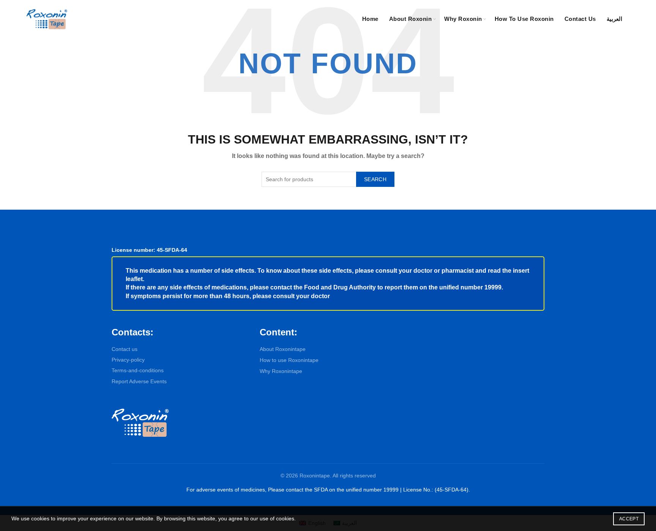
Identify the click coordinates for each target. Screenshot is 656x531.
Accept (629, 519)
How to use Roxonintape (289, 360)
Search (375, 179)
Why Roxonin (463, 19)
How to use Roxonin (524, 19)
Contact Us (580, 19)
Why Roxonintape (281, 371)
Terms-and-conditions (138, 370)
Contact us (124, 349)
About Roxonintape (283, 349)
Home (370, 19)
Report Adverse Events (139, 381)
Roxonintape (315, 476)
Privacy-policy (128, 360)
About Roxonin (410, 19)
